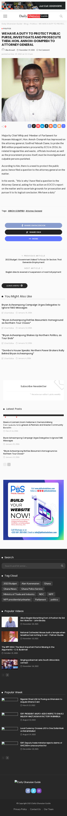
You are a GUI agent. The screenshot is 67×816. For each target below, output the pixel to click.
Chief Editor (9, 313)
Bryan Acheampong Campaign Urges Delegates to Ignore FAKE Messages (31, 306)
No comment (44, 50)
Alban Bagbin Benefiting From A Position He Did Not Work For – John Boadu (42, 619)
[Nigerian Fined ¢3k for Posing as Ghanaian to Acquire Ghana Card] (10, 703)
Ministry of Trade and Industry (19, 594)
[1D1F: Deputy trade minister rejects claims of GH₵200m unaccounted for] (10, 747)
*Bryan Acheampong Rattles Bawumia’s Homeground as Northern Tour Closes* (32, 321)
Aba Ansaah (10, 50)
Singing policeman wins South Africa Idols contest (39, 661)
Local (20, 417)
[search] (61, 16)
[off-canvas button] (5, 16)
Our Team (49, 809)
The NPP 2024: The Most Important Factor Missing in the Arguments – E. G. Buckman (28, 648)
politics (54, 599)
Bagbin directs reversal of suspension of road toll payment (33, 272)
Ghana (47, 583)
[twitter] (33, 790)
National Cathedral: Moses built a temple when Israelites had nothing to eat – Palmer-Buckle (42, 634)
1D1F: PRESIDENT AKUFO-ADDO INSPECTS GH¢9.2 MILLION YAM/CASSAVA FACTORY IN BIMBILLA (42, 715)
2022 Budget (10, 583)
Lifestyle (11, 417)
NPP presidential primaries (17, 599)
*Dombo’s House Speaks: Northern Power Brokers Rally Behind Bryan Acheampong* (33, 352)
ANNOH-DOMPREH (16, 211)
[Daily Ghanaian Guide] (33, 15)
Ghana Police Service (32, 588)
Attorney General (34, 211)
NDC (41, 594)
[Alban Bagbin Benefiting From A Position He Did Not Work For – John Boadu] (10, 622)
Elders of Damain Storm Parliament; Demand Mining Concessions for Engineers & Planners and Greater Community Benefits (33, 425)
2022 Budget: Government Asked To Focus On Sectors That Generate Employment (33, 261)
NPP (51, 594)
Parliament (40, 599)
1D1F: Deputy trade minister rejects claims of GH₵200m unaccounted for (41, 744)
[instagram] (39, 790)
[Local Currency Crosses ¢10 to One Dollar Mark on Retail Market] (10, 732)
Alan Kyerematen (30, 583)
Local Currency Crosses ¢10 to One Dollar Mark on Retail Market (42, 729)
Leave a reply (13, 285)
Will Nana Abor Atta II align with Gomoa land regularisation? (32, 422)
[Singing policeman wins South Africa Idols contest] (10, 664)
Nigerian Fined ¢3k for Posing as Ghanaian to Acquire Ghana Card (41, 700)
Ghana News (10, 588)
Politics (7, 28)
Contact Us (35, 809)
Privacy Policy (20, 809)
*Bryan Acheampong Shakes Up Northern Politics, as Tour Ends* (31, 337)
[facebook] (28, 790)
